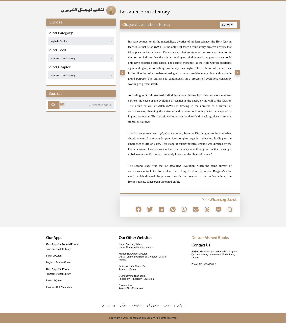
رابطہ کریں (123, 306)
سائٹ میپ (168, 306)
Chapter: (129, 24)
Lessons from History (145, 11)
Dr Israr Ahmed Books (210, 238)
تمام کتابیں (180, 306)
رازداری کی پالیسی (153, 306)
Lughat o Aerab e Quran (58, 262)
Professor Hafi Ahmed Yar (59, 287)
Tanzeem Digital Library (58, 249)
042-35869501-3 (207, 264)
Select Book (57, 50)
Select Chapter (59, 67)
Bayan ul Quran (54, 256)
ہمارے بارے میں (108, 306)
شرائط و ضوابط (137, 306)
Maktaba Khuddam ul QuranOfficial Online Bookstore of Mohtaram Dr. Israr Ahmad (143, 257)
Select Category (60, 33)
